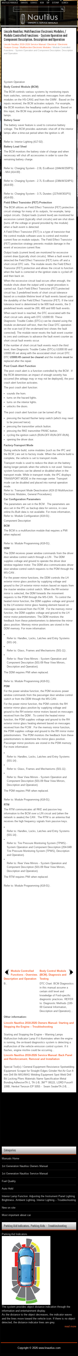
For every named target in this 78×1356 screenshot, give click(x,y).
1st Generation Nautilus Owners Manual (25, 1166)
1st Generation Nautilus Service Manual (25, 1173)
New (42, 3)
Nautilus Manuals (10, 3)
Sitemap (55, 3)
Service (33, 3)
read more (70, 1326)
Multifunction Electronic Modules (35, 47)
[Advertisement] (39, 67)
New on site (8, 1207)
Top (47, 3)
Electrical (51, 44)
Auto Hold (7, 1188)
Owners (24, 3)
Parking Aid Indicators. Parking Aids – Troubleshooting (35, 1226)
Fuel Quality (9, 1181)
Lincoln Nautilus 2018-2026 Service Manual (25, 44)
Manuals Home (10, 1158)
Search (65, 3)
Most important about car (16, 1215)
